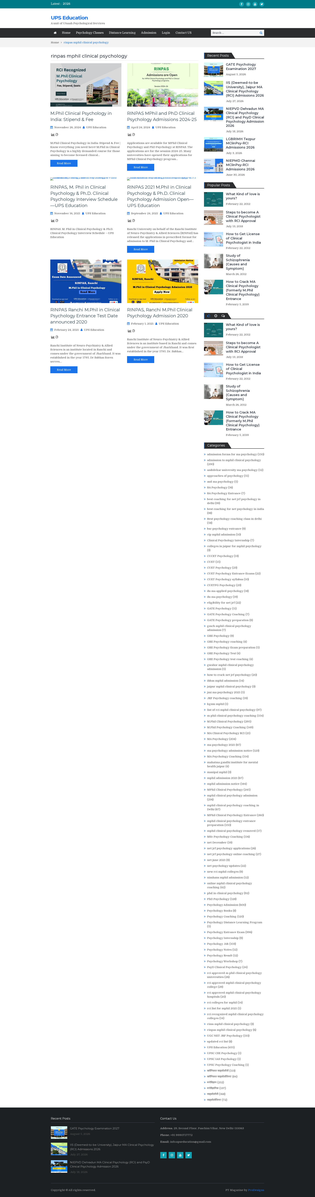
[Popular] (208, 315)
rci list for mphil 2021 (222, 1008)
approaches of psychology (225, 475)
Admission (148, 32)
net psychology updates (223, 865)
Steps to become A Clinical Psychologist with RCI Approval (243, 216)
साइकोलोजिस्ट (214, 1100)
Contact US (184, 32)
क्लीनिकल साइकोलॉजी (218, 1070)
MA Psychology (217, 739)
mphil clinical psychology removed (231, 831)
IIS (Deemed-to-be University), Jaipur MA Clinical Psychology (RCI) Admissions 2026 (245, 89)
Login (166, 32)
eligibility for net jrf (221, 602)
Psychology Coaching (221, 916)
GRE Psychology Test (221, 653)
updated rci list (217, 1041)
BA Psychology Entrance (224, 493)
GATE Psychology (219, 608)
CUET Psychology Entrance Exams (230, 573)
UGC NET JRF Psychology (224, 1035)
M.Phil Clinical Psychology (225, 721)
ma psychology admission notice (229, 750)
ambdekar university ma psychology (232, 470)
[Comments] (223, 315)
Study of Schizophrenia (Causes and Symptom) (238, 262)
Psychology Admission (222, 904)
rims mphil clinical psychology (228, 1024)
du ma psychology (219, 596)
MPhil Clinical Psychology (225, 789)
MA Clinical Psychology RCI (226, 733)
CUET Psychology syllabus (225, 579)
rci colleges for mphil (222, 1002)
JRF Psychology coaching (224, 698)
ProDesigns (256, 1190)
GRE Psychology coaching (225, 641)
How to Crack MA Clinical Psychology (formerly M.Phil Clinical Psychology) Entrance (243, 290)
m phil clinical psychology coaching (231, 715)
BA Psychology (217, 487)
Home (66, 32)
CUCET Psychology (220, 556)
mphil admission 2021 (222, 778)
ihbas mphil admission (222, 680)
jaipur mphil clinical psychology (229, 686)
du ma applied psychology (225, 591)
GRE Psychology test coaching (228, 659)
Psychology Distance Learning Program (234, 922)
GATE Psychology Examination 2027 (241, 67)
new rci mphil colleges (223, 871)
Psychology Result (219, 955)
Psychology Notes (219, 949)
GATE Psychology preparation (228, 620)
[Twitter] (261, 4)
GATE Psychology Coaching (226, 614)
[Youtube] (255, 4)
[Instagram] (248, 4)
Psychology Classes (90, 32)
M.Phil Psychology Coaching (226, 727)
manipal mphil (217, 772)
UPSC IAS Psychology (222, 1059)
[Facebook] (241, 4)
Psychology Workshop (222, 961)
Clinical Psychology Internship (228, 540)
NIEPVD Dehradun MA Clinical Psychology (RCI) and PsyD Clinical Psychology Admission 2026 (245, 117)
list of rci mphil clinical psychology (231, 709)
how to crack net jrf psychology (229, 675)
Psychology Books (219, 910)
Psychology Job (218, 943)
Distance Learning (122, 32)
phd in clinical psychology (225, 893)
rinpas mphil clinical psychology (229, 1030)
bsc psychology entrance (224, 528)
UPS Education (69, 18)
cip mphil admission (221, 534)
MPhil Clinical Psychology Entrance (231, 815)
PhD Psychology (218, 899)
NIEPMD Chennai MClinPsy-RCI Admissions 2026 (240, 165)
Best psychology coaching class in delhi (234, 518)
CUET (211, 562)
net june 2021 (216, 860)
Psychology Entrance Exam (226, 932)
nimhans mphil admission (225, 877)
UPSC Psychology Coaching (226, 1065)
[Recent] (215, 315)
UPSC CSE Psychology (222, 1053)
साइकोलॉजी (212, 1094)
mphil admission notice (223, 783)
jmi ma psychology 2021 (223, 692)
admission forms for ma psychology (232, 454)
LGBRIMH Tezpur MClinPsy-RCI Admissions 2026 (240, 143)
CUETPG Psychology (221, 585)
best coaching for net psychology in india (235, 509)
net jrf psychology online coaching (231, 854)
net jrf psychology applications (228, 848)
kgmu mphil (215, 704)
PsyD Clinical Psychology (224, 967)
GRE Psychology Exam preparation (231, 647)
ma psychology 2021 (221, 744)
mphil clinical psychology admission (232, 795)
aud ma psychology (220, 481)
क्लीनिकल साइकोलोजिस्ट (219, 1076)
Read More (64, 163)
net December (217, 842)
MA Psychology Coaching (224, 756)
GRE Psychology (218, 636)
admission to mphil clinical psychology (234, 460)
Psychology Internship (223, 938)
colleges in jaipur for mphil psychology (234, 546)
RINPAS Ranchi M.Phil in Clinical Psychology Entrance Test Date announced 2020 (85, 316)
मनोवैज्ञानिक (213, 1088)
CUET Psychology (219, 567)
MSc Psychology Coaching (225, 836)
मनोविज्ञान (212, 1082)
